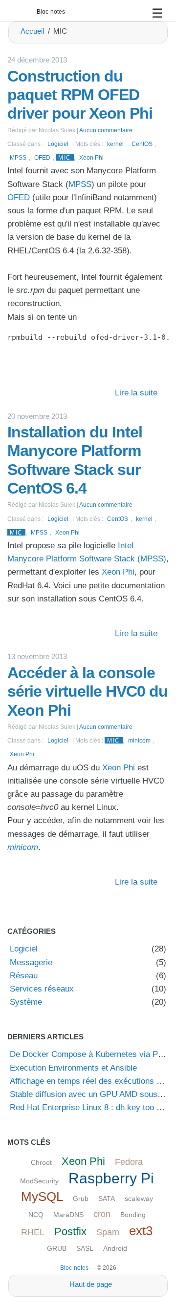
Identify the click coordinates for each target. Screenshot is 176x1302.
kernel (115, 144)
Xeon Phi (91, 157)
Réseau (24, 975)
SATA (106, 1198)
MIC (64, 157)
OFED (42, 157)
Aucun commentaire (105, 130)
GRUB (56, 1248)
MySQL (42, 1196)
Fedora (129, 1162)
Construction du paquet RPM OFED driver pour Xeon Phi (80, 95)
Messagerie (31, 962)
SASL (84, 1248)
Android (115, 1248)
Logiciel (57, 144)
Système (26, 1002)
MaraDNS (68, 1215)
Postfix (70, 1231)
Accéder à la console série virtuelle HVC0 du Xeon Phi (87, 691)
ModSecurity (39, 1181)
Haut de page (90, 1284)
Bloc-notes (51, 11)
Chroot (41, 1162)
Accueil (32, 31)
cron (101, 1214)
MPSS (18, 157)
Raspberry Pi (111, 1178)
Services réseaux (42, 988)
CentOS (142, 144)
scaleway (139, 1198)
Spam (107, 1232)
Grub (80, 1198)
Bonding (133, 1215)
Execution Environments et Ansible (73, 1068)
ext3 (141, 1230)
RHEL (32, 1232)
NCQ (36, 1215)
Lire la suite (136, 392)
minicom (139, 740)
